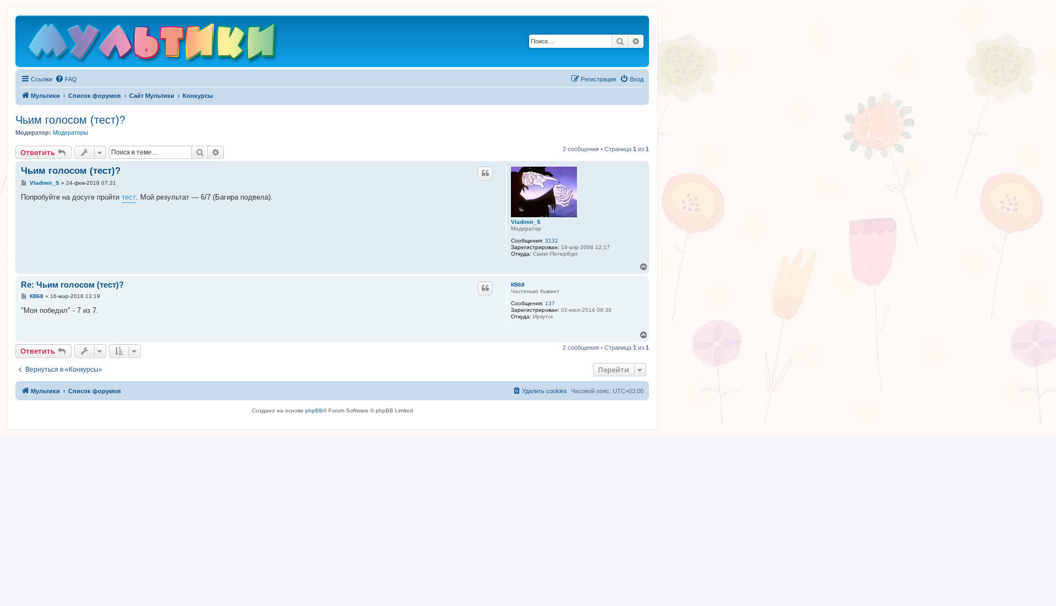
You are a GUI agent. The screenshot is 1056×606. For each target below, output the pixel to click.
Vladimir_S (526, 222)
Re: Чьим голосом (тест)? (72, 284)
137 (550, 303)
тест (129, 197)
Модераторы (70, 132)
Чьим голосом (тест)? (70, 120)
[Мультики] (153, 44)
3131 (551, 241)
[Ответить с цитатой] (485, 173)
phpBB (314, 410)
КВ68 (518, 285)
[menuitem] (66, 79)
